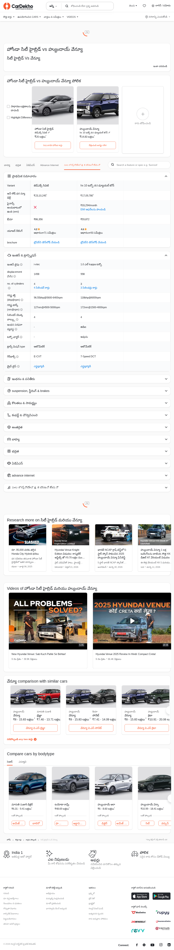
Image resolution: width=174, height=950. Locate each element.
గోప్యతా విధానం (9, 908)
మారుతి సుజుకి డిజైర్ (22, 804)
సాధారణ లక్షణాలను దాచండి (21, 108)
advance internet (49, 165)
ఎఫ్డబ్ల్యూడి (39, 366)
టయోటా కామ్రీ (62, 804)
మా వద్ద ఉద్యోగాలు (11, 898)
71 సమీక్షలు (50, 232)
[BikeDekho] (138, 912)
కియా (95, 711)
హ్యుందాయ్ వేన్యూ (89, 128)
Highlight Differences (22, 117)
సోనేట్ (95, 715)
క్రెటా (150, 715)
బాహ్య (7, 165)
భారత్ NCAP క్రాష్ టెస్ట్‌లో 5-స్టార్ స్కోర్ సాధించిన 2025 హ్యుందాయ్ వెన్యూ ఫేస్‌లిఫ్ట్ (112, 553)
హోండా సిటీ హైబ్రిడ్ (44, 128)
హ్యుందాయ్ (153, 711)
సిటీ (148, 823)
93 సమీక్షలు (97, 232)
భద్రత (18, 165)
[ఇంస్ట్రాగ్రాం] (160, 945)
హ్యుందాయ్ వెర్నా (150, 804)
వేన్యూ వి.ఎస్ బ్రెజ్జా (35, 728)
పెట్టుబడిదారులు (9, 919)
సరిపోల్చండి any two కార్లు (20, 739)
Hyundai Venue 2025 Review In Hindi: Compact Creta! (126, 654)
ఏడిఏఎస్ (30, 165)
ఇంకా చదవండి (160, 66)
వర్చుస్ (165, 823)
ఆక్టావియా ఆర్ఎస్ (79, 823)
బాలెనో (36, 823)
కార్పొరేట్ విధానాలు (11, 913)
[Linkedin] (169, 945)
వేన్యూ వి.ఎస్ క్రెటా (146, 728)
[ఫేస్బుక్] (137, 945)
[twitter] (144, 945)
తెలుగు (132, 5)
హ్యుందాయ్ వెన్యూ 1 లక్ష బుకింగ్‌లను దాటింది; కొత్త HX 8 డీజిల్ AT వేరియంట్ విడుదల (156, 553)
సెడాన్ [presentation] (10, 761)
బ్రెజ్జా (39, 715)
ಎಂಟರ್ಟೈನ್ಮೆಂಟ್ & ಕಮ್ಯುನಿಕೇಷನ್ (82, 165)
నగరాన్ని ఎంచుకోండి (158, 16)
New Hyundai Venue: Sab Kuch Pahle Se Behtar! (39, 654)
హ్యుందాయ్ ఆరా (106, 804)
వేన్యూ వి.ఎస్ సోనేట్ (91, 728)
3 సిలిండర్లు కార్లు (89, 287)
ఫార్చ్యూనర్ (62, 823)
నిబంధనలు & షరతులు (12, 903)
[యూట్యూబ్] (152, 945)
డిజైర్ (104, 823)
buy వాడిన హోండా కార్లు (52, 145)
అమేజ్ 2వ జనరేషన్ (19, 823)
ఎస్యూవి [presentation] (22, 761)
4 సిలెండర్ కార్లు (42, 287)
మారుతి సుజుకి (44, 711)
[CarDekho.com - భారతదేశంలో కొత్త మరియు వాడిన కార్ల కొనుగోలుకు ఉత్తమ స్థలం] (18, 6)
